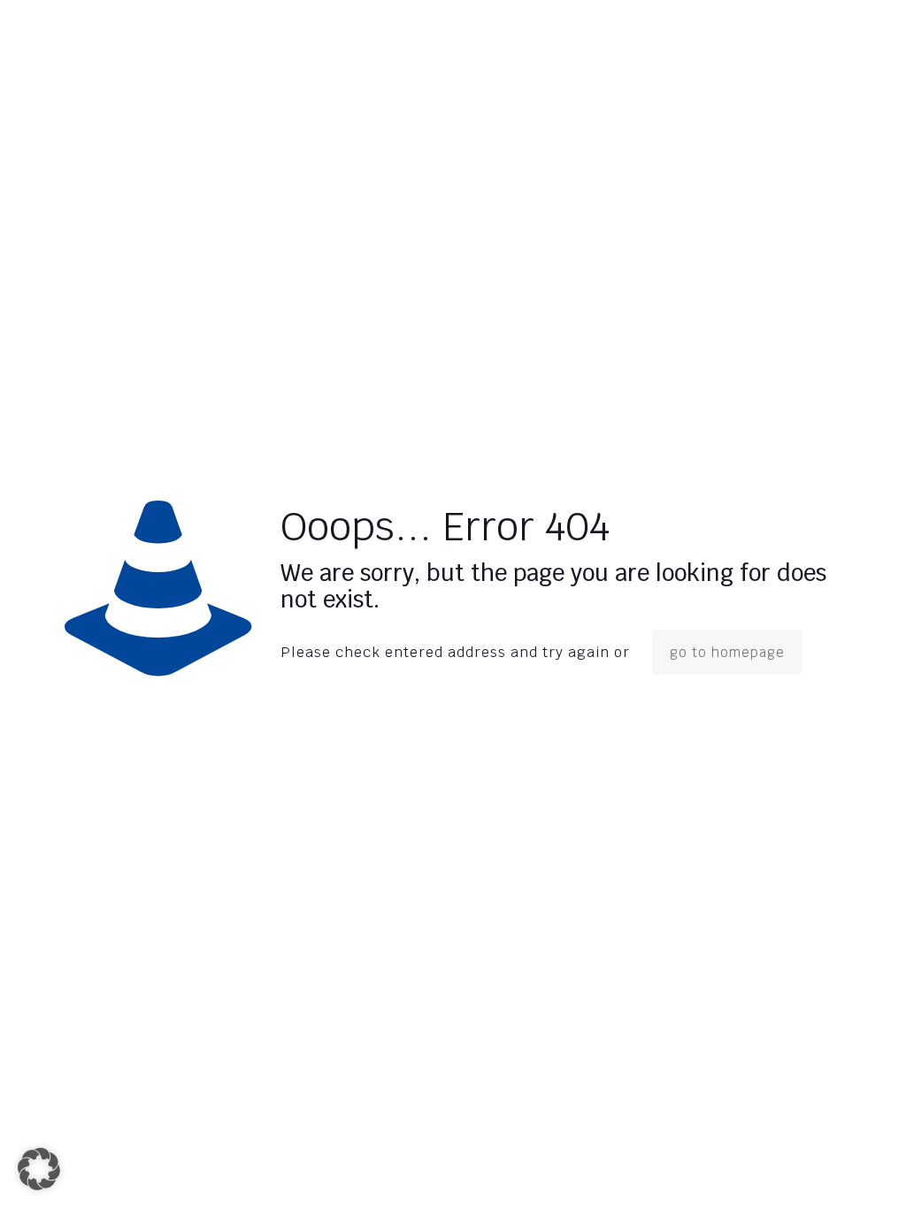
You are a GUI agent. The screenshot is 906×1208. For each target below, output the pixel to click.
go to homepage (727, 652)
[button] (39, 1169)
